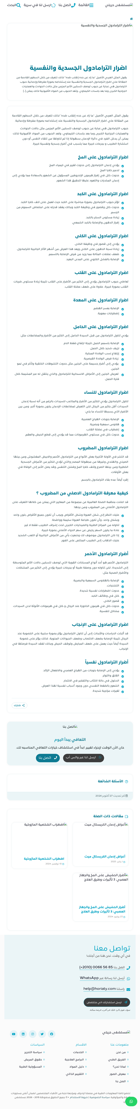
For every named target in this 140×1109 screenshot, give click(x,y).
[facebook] (51, 1034)
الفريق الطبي (117, 1059)
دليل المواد (76, 1066)
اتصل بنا (45, 758)
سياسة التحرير (33, 1052)
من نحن (121, 1052)
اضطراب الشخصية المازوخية (44, 858)
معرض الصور (118, 1074)
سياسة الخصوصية (100, 1097)
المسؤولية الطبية (30, 1066)
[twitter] (42, 1034)
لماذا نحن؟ (119, 1066)
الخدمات (78, 1052)
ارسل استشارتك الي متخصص (104, 1002)
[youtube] (14, 1034)
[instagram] (32, 1034)
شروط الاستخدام (79, 1097)
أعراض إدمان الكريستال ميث (104, 856)
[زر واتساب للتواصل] (131, 1101)
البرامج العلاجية (74, 1059)
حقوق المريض (33, 1059)
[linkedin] (23, 1034)
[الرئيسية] (131, 19)
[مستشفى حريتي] (116, 1034)
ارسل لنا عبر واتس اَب (81, 757)
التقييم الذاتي (75, 1074)
